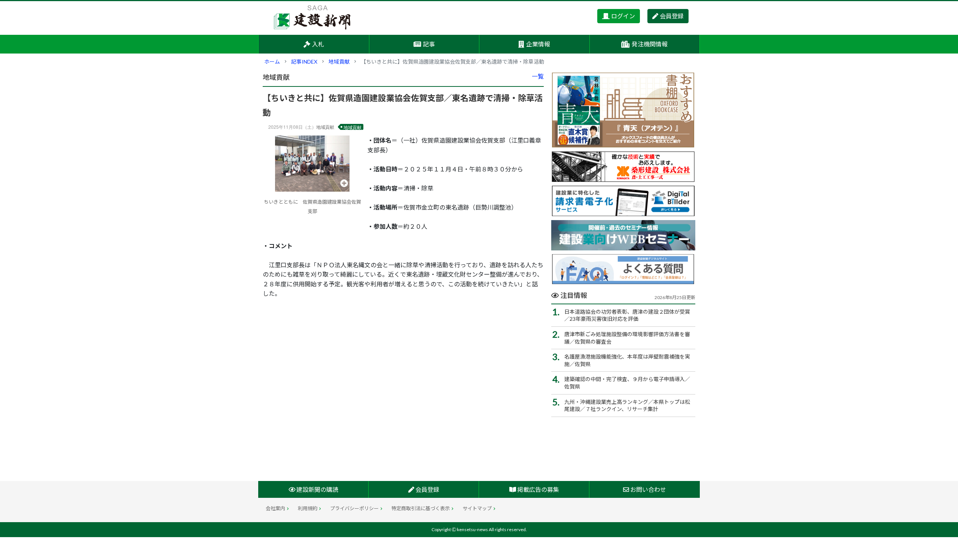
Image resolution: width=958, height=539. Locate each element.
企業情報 (538, 44)
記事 (429, 44)
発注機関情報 (650, 44)
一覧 (538, 76)
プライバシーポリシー (354, 508)
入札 (318, 44)
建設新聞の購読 (316, 489)
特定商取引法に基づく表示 (420, 508)
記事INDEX (304, 61)
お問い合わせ (647, 489)
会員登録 (672, 15)
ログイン (623, 15)
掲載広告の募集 (537, 489)
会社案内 (275, 508)
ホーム (272, 61)
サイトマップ (477, 508)
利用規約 (307, 508)
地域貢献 (339, 61)
